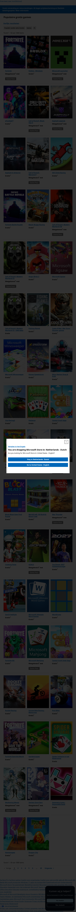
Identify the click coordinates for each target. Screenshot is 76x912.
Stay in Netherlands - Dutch (38, 459)
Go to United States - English (38, 465)
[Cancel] (66, 442)
